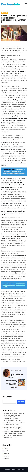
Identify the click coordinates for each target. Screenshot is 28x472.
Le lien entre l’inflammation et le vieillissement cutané (13, 436)
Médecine (6, 456)
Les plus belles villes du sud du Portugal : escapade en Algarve (13, 428)
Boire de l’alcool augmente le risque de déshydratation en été (14, 423)
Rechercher (7, 397)
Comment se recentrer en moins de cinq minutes (17, 374)
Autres (6, 448)
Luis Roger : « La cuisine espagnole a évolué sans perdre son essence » (14, 432)
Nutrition (4, 12)
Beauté (6, 451)
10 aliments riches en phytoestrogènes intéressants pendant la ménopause (11, 384)
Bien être (6, 453)
